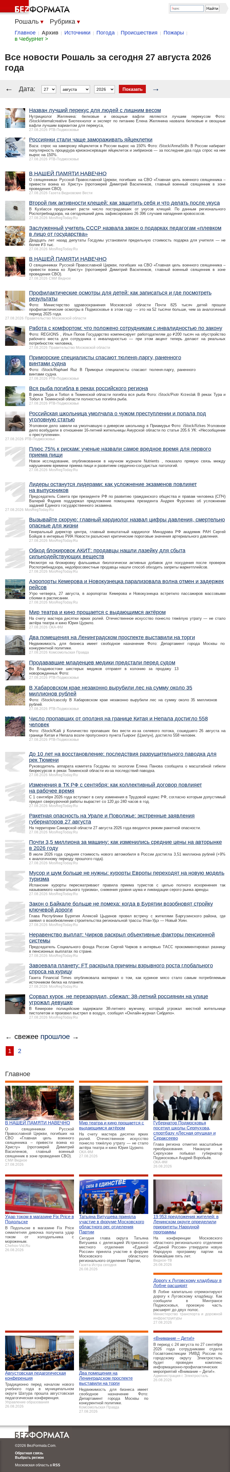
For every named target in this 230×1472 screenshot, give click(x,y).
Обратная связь (29, 1453)
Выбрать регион (29, 1458)
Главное (25, 33)
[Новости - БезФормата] (36, 7)
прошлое (55, 1036)
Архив (50, 33)
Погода (105, 33)
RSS (56, 1465)
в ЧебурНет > (31, 39)
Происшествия (139, 33)
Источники (77, 33)
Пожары (174, 33)
